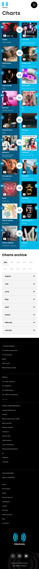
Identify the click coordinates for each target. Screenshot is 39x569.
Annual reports (7, 497)
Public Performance (11, 406)
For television (6, 386)
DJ (3, 453)
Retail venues (6, 423)
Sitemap (4, 399)
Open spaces (7, 440)
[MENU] (34, 5)
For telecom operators (10, 394)
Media (4, 377)
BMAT (4, 359)
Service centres (7, 427)
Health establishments (10, 449)
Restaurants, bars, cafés (10, 419)
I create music (8, 346)
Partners (5, 510)
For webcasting (7, 390)
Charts (4, 506)
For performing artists (9, 350)
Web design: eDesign (19, 565)
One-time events (8, 444)
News (4, 493)
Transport (5, 432)
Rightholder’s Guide (9, 367)
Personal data (7, 514)
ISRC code (5, 363)
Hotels (4, 414)
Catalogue (6, 501)
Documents (6, 489)
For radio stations (8, 381)
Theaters (5, 457)
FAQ (3, 519)
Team (4, 484)
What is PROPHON (8, 477)
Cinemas (5, 462)
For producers (7, 355)
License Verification (9, 410)
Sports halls (6, 436)
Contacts (5, 523)
